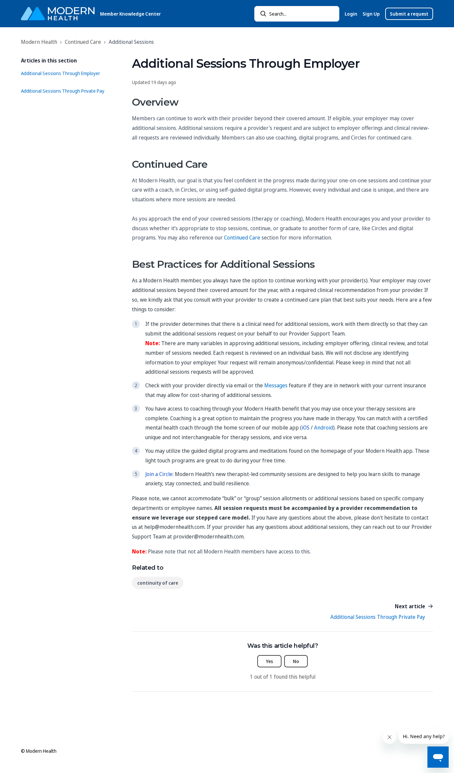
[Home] (58, 13)
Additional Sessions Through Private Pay (62, 91)
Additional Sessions (131, 42)
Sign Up (371, 14)
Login (351, 14)
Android (323, 427)
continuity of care (157, 583)
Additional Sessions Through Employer (60, 73)
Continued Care (83, 42)
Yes (269, 661)
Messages (275, 385)
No (296, 661)
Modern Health (39, 42)
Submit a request (409, 14)
